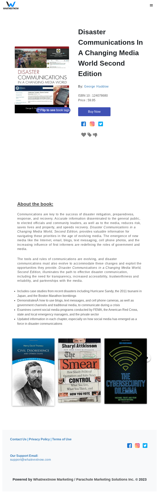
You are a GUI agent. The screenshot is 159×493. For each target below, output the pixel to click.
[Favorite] (83, 134)
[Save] (89, 134)
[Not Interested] (95, 134)
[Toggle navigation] (151, 5)
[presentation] (147, 358)
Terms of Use (62, 439)
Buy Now (94, 111)
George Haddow (96, 86)
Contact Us (18, 439)
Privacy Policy (39, 439)
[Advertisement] (79, 167)
